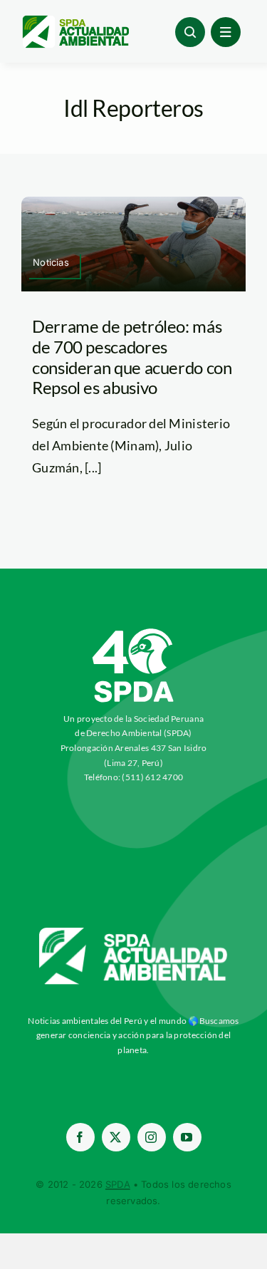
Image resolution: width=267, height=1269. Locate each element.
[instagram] (151, 1137)
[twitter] (116, 1137)
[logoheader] (75, 21)
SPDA (117, 1184)
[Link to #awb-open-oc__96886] (190, 32)
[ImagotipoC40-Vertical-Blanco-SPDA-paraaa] (134, 632)
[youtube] (187, 1137)
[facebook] (80, 1137)
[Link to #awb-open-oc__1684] (226, 32)
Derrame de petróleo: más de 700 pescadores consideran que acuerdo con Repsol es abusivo (132, 357)
